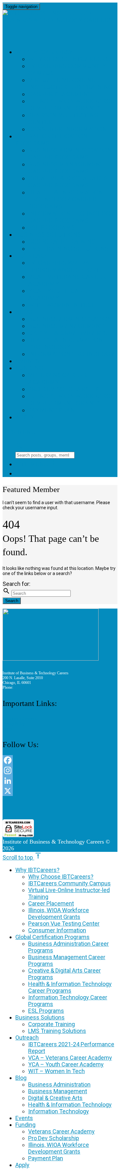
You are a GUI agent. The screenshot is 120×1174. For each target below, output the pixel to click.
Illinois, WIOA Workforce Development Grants (71, 104)
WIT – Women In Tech (62, 304)
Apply (25, 417)
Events (27, 361)
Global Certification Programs (52, 937)
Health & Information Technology (65, 343)
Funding (29, 368)
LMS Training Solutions (68, 248)
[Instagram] (60, 770)
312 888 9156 (24, 687)
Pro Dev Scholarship (63, 389)
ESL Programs (51, 227)
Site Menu (24, 432)
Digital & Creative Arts (68, 332)
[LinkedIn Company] (60, 781)
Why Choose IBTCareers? (69, 59)
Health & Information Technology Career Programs (65, 199)
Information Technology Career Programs (71, 217)
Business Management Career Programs (66, 168)
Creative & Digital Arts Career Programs (68, 182)
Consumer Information (67, 129)
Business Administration (70, 318)
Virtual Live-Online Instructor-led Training (70, 83)
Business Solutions (48, 234)
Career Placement (60, 94)
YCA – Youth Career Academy (66, 1064)
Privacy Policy (14, 724)
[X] (60, 791)
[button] (60, 807)
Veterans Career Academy (57, 378)
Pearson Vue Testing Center (64, 923)
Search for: (16, 583)
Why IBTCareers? (43, 52)
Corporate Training (62, 241)
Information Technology (71, 354)
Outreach (32, 255)
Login (29, 473)
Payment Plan (51, 410)
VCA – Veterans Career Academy (70, 1057)
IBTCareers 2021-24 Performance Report (64, 266)
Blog (23, 311)
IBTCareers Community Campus (69, 883)
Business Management (66, 325)
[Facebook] (60, 760)
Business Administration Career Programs (70, 154)
